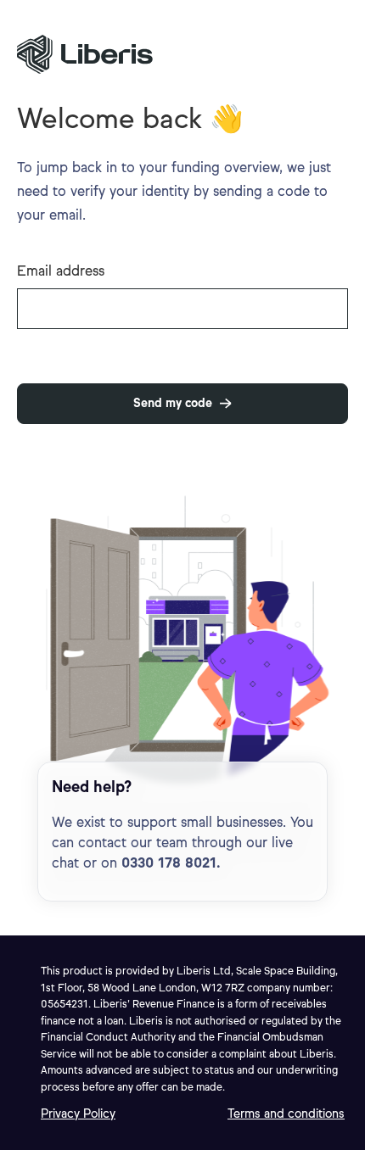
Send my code (172, 403)
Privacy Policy (78, 1114)
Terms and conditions (286, 1114)
